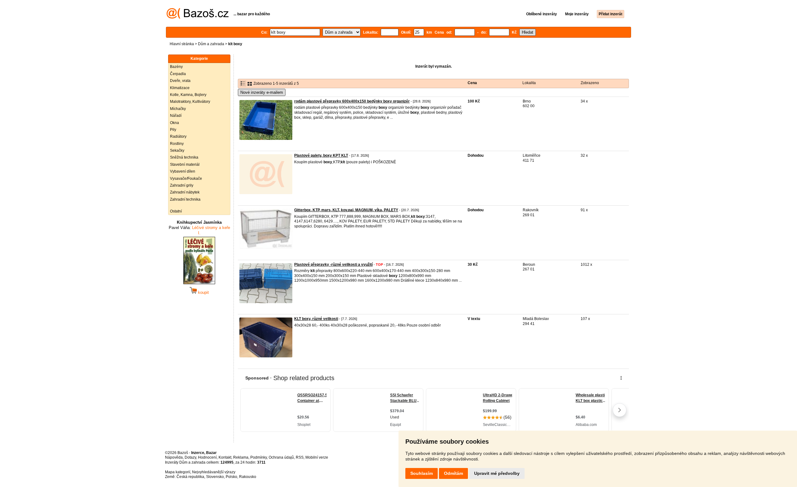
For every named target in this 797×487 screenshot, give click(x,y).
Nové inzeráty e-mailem (261, 92)
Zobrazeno (590, 83)
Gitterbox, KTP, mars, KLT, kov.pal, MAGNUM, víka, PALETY (346, 210)
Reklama (240, 457)
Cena (472, 83)
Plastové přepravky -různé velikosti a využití (333, 264)
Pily (173, 129)
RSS (300, 457)
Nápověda (174, 457)
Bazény (176, 66)
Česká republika (190, 477)
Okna (174, 123)
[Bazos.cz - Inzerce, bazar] (198, 17)
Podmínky (258, 457)
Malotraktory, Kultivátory (190, 101)
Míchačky (178, 109)
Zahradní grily (181, 185)
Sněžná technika (184, 157)
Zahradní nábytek (185, 192)
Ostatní (176, 211)
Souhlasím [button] (421, 473)
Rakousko (247, 477)
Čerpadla (178, 74)
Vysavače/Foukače (186, 178)
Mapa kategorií (177, 472)
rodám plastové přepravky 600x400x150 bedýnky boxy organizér (352, 101)
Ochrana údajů (281, 457)
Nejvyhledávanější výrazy (213, 472)
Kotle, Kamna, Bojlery (188, 95)
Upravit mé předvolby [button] (497, 473)
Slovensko (215, 477)
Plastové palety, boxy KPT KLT (321, 155)
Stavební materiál (185, 164)
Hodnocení (207, 457)
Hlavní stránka (182, 44)
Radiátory (178, 136)
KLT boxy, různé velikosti (316, 319)
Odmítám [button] (453, 473)
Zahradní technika (185, 199)
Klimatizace (180, 88)
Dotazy (190, 457)
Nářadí (176, 115)
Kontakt (225, 457)
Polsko (231, 477)
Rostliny (177, 143)
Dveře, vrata (180, 81)
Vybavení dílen (182, 171)
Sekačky (177, 150)
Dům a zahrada (211, 44)
